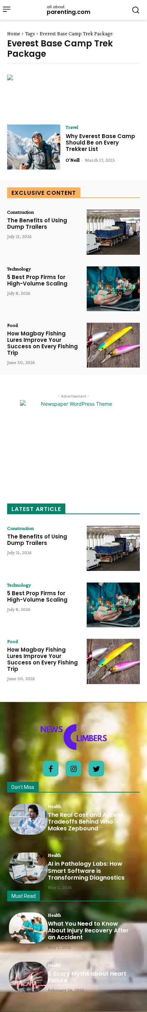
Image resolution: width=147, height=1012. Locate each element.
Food (12, 325)
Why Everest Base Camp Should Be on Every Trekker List (100, 142)
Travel (72, 127)
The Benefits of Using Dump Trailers (37, 224)
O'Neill (73, 160)
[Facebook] (51, 768)
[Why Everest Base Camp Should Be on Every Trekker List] (33, 147)
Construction (20, 211)
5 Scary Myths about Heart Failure (87, 977)
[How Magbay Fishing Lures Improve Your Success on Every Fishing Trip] (113, 345)
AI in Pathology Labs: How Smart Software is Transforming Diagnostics (86, 870)
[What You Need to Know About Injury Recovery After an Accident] (28, 927)
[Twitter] (96, 768)
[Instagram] (73, 768)
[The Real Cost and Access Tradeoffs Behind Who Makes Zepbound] (28, 819)
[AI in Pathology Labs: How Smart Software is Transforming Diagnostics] (28, 868)
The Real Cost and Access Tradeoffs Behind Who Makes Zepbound (85, 822)
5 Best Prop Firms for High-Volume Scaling (37, 280)
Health (54, 806)
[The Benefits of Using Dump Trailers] (113, 231)
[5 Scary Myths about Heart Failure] (28, 977)
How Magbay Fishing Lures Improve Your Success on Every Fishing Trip (42, 343)
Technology (19, 268)
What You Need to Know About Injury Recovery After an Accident (88, 930)
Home (13, 33)
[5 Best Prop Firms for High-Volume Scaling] (113, 288)
